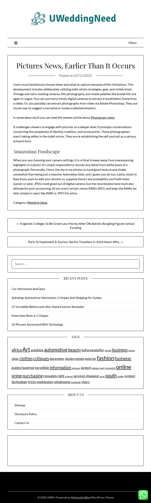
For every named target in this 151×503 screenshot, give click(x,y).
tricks (32, 382)
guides (16, 368)
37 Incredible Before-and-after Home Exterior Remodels (48, 306)
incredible (42, 368)
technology (20, 382)
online (123, 366)
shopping (92, 376)
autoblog (37, 350)
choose (131, 350)
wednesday (45, 382)
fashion (105, 358)
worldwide (76, 382)
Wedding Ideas (37, 202)
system (130, 376)
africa (17, 349)
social (102, 376)
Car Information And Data (28, 289)
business (120, 349)
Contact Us (22, 423)
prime (17, 375)
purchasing (33, 375)
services (79, 376)
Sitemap (20, 405)
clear (15, 359)
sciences (69, 376)
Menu (133, 42)
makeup (95, 368)
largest (86, 368)
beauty (74, 349)
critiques (41, 358)
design (70, 359)
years (85, 382)
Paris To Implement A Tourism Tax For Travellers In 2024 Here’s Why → (75, 242)
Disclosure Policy (26, 414)
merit (102, 368)
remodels (50, 376)
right (60, 376)
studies (120, 376)
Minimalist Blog (80, 497)
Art (26, 349)
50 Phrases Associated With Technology (37, 324)
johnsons (76, 368)
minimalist (110, 368)
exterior (90, 359)
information (60, 367)
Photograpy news (103, 117)
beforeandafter (93, 350)
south (111, 375)
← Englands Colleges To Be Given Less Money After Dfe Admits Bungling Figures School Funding (75, 225)
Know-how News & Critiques (30, 315)
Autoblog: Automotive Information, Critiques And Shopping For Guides (57, 297)
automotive (56, 349)
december (57, 359)
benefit (108, 350)
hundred (28, 368)
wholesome (62, 382)
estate (79, 359)
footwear (123, 358)
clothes (26, 358)
